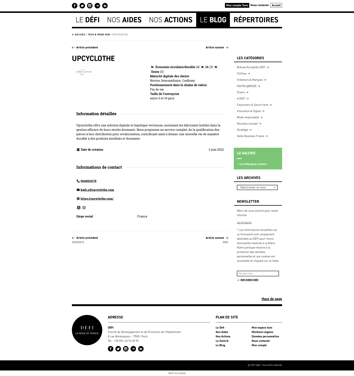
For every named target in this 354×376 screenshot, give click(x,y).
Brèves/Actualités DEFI (251, 67)
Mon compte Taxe (237, 5)
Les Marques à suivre (253, 164)
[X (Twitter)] (78, 207)
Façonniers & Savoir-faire (252, 105)
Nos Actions (223, 336)
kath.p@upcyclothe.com (97, 190)
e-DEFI (241, 98)
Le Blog (220, 345)
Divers (241, 92)
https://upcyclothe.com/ (97, 199)
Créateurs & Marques (250, 80)
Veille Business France (250, 136)
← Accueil (79, 34)
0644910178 (88, 181)
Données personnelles (265, 336)
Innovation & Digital (249, 111)
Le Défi (220, 327)
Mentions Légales (262, 332)
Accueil (276, 5)
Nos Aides (222, 332)
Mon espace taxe (262, 327)
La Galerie (222, 341)
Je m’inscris (244, 222)
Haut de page (272, 298)
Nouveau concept (247, 123)
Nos (124, 20)
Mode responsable (248, 117)
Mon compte (259, 345)
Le (88, 20)
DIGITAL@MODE (247, 86)
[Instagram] (84, 207)
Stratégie (242, 130)
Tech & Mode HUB (99, 34)
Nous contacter (260, 5)
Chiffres (242, 73)
